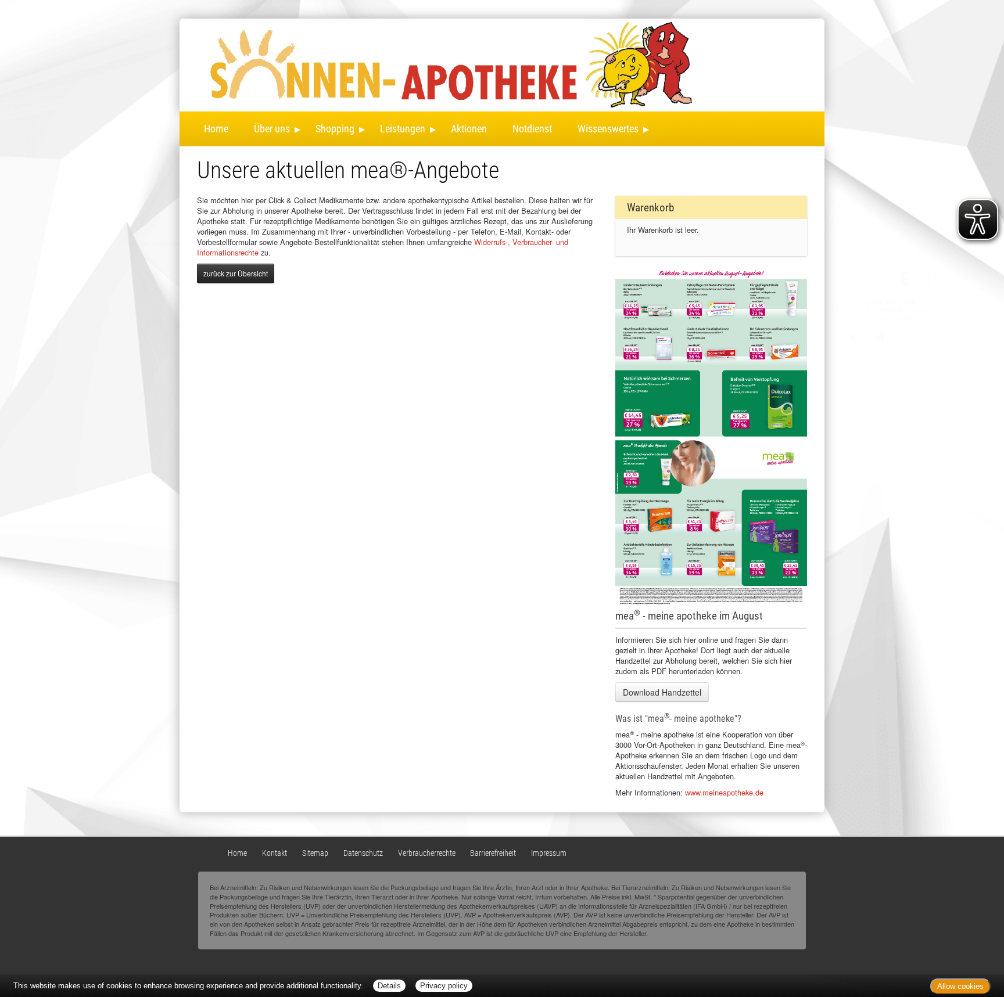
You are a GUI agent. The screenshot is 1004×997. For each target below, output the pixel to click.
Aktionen (469, 129)
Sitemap (315, 853)
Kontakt (274, 853)
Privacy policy (444, 985)
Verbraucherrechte (427, 853)
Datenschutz (363, 853)
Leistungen (402, 129)
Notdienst (532, 129)
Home (216, 129)
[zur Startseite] (383, 63)
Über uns (272, 129)
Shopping (334, 129)
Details (389, 985)
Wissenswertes (608, 129)
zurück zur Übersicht (235, 273)
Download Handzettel (662, 692)
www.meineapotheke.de (724, 792)
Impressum (548, 853)
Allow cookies (960, 986)
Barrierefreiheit (493, 853)
